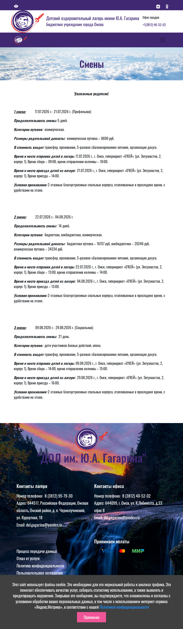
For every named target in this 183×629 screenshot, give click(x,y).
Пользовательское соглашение (40, 573)
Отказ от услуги (28, 558)
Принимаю (91, 617)
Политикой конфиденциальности (124, 607)
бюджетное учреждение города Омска (75, 24)
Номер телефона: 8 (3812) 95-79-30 (45, 496)
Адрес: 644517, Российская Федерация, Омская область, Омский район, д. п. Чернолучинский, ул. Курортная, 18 (52, 510)
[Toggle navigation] (163, 39)
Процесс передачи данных (37, 551)
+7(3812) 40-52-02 (154, 24)
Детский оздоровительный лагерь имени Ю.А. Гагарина (92, 18)
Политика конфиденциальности (40, 566)
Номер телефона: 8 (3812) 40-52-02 (122, 496)
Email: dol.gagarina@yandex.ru (39, 525)
